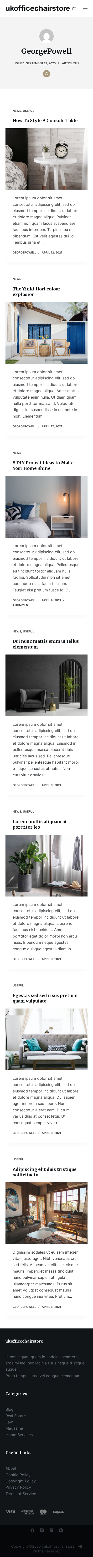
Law (9, 1422)
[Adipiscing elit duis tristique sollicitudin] (46, 1213)
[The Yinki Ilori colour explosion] (46, 333)
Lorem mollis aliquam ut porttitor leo (40, 824)
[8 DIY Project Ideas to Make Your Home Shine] (46, 507)
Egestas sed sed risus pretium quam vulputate (45, 998)
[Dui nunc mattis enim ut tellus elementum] (46, 685)
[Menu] (85, 8)
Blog (9, 1409)
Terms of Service (20, 1493)
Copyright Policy (20, 1481)
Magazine (14, 1428)
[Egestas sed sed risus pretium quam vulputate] (46, 1039)
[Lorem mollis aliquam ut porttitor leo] (46, 865)
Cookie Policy (18, 1474)
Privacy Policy (18, 1487)
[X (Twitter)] (42, 1530)
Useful (28, 110)
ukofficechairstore (37, 8)
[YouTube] (61, 1530)
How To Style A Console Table (45, 120)
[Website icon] (46, 73)
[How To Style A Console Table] (46, 159)
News (17, 110)
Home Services (19, 1434)
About (10, 1468)
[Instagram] (51, 1530)
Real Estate (15, 1415)
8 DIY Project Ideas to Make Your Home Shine (43, 465)
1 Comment (21, 605)
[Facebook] (32, 1530)
